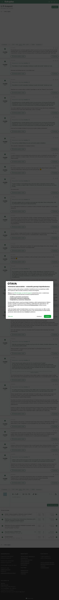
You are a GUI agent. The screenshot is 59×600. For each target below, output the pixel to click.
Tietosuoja (10, 316)
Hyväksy (47, 316)
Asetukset (39, 316)
